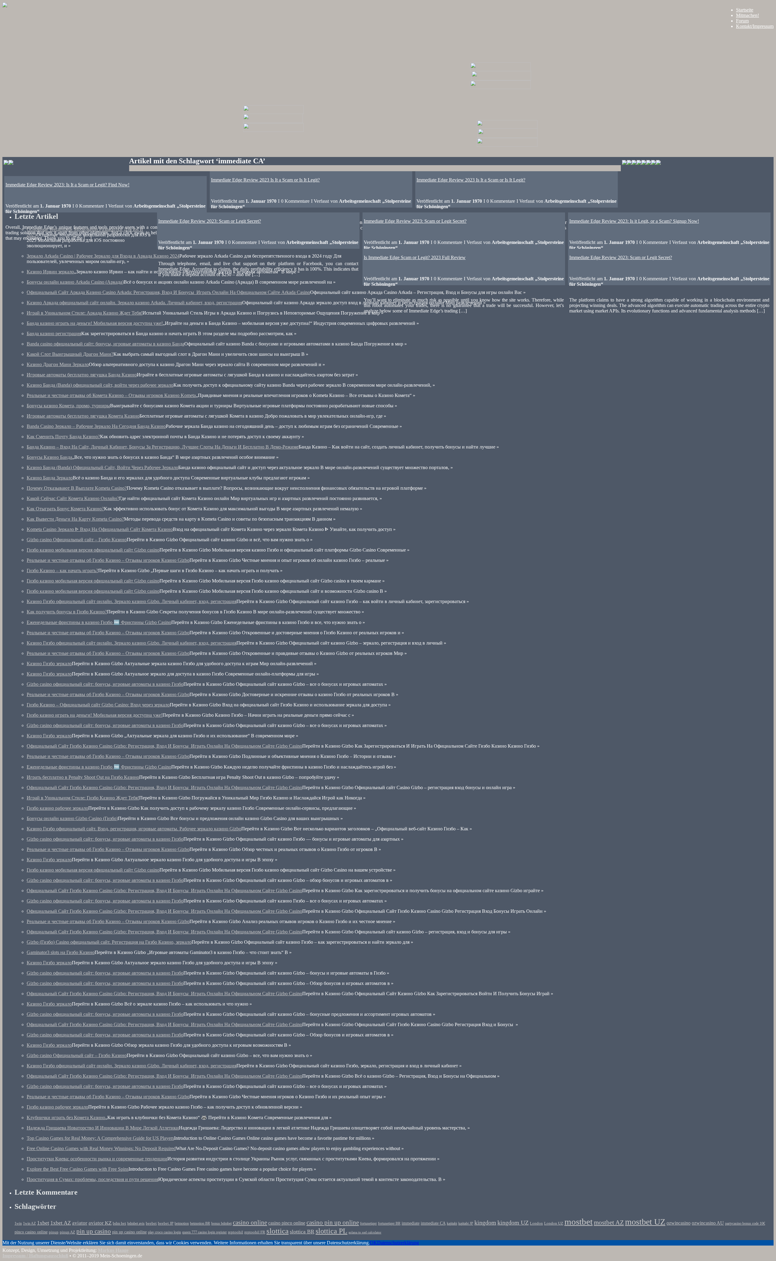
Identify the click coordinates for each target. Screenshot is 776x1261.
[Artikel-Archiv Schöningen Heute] (501, 78)
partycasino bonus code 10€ (745, 1224)
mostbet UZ (645, 1221)
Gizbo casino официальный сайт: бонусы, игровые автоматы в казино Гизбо (105, 684)
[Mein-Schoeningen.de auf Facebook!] (629, 163)
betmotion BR (200, 1224)
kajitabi (452, 1224)
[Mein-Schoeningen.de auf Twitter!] (639, 163)
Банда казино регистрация (54, 333)
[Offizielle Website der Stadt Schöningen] (8, 163)
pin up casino (93, 1231)
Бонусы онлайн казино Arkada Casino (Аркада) (75, 282)
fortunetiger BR (389, 1224)
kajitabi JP (465, 1224)
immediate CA (433, 1223)
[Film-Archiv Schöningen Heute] (500, 69)
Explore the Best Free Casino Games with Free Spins (78, 1169)
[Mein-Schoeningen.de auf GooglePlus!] (648, 163)
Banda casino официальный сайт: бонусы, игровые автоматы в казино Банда (105, 343)
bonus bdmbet (221, 1224)
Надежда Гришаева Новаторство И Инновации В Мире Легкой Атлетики (103, 1127)
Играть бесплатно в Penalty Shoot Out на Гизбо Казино (83, 777)
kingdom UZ (513, 1222)
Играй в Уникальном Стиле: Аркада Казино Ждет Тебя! (84, 312)
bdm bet (119, 1223)
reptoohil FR (254, 1232)
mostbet (578, 1221)
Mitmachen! (747, 15)
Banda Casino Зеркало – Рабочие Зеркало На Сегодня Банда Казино (96, 426)
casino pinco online (286, 1223)
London (536, 1223)
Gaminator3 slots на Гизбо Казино (61, 952)
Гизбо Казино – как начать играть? (62, 570)
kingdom (485, 1222)
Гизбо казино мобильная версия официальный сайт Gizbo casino (93, 549)
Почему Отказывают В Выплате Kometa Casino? (77, 488)
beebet (151, 1223)
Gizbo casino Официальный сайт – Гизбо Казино (77, 539)
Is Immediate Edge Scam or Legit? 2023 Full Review (415, 257)
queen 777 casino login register (204, 1232)
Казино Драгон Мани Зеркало (58, 364)
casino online (250, 1222)
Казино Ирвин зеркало (50, 271)
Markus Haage (113, 1250)
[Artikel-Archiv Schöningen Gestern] (273, 121)
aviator (79, 1223)
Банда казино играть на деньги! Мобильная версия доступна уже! (95, 323)
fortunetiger (368, 1224)
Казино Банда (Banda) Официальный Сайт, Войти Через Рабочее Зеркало (102, 467)
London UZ (553, 1223)
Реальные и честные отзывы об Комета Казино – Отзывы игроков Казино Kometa (111, 395)
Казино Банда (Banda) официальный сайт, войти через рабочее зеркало (100, 385)
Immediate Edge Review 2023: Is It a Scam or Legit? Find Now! (67, 184)
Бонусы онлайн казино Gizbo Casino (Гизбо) (72, 818)
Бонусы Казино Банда (49, 457)
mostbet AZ (609, 1222)
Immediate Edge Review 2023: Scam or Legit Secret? (415, 221)
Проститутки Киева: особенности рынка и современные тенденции (97, 1158)
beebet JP (165, 1223)
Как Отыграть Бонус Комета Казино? (65, 508)
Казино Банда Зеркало (50, 477)
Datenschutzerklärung (398, 1242)
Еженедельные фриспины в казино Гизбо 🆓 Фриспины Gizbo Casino (99, 622)
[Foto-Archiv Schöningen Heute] (500, 87)
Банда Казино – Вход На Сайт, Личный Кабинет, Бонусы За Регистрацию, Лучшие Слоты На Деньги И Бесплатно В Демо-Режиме (163, 446)
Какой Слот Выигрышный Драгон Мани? (70, 354)
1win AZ (29, 1224)
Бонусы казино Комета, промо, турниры (68, 405)
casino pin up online (332, 1222)
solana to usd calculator (365, 1232)
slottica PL (331, 1231)
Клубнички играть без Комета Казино (66, 1117)
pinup (54, 1232)
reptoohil (235, 1232)
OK (373, 1242)
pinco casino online (31, 1231)
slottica (277, 1231)
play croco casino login (164, 1232)
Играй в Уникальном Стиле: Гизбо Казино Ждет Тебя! (83, 797)
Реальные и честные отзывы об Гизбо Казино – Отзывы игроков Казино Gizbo (108, 560)
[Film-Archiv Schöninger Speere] (507, 127)
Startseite (744, 9)
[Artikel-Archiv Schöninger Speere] (507, 136)
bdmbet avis (136, 1224)
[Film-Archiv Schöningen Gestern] (273, 112)
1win (18, 1224)
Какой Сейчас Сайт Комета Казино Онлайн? (73, 498)
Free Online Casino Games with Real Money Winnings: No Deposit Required (101, 1148)
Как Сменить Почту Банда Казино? (63, 436)
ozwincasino (679, 1223)
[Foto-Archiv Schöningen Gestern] (273, 130)
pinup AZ (67, 1232)
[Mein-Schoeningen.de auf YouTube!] (658, 163)
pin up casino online (129, 1231)
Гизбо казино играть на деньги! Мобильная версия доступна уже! (94, 715)
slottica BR (302, 1232)
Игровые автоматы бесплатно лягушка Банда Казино (82, 374)
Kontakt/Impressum (755, 26)
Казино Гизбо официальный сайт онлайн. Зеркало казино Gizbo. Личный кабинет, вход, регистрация (131, 601)
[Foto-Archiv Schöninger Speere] (507, 145)
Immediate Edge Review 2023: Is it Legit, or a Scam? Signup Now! (634, 221)
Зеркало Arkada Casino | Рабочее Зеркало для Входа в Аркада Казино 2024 (103, 256)
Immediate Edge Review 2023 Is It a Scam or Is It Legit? (470, 179)
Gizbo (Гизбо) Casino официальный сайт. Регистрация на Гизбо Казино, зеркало (109, 942)
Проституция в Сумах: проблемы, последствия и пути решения (92, 1179)
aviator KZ (100, 1223)
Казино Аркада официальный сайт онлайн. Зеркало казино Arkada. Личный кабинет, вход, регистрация (134, 302)
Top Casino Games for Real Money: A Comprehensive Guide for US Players (100, 1138)
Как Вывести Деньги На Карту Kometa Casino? (75, 519)
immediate (411, 1223)
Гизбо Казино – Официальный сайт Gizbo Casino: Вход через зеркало (98, 704)
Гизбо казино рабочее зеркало (57, 808)
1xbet (43, 1223)
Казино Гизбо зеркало (49, 663)
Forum (742, 20)
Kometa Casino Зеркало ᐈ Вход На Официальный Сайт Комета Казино (100, 529)
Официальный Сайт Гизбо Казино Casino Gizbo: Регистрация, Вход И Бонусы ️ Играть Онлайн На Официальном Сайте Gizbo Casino (164, 746)
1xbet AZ (60, 1223)
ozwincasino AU (708, 1223)
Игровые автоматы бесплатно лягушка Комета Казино (83, 416)
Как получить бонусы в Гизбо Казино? (67, 611)
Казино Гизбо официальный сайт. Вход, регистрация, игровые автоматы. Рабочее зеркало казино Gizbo (134, 828)
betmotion (182, 1224)
